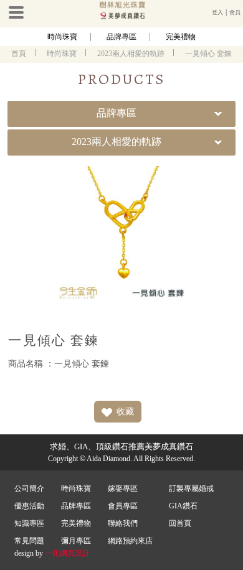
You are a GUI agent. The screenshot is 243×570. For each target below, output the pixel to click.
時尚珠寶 (62, 36)
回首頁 (180, 523)
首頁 (18, 53)
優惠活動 (29, 506)
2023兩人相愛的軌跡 (130, 53)
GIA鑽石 (183, 506)
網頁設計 (75, 553)
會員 (235, 12)
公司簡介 (29, 488)
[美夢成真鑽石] (121, 16)
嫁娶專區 (123, 488)
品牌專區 (121, 36)
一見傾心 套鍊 (208, 53)
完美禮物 (181, 36)
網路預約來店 (130, 540)
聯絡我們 (123, 523)
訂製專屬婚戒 (191, 488)
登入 (217, 12)
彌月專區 (76, 540)
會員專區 (123, 506)
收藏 (125, 411)
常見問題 (29, 540)
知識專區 (29, 523)
